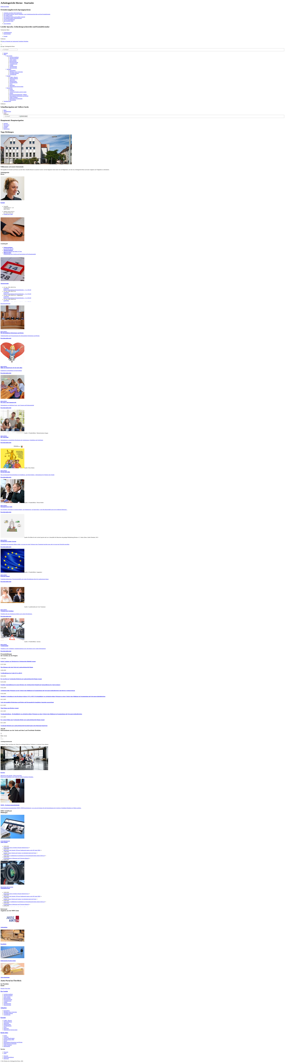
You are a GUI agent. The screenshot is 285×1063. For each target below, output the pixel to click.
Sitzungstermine (13, 67)
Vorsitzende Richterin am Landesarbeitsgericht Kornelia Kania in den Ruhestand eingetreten (24, 725)
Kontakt (5, 36)
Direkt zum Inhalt (5, 6)
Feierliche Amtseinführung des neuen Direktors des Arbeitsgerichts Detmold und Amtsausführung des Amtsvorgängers (30, 684)
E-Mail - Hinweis (14, 77)
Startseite (6, 53)
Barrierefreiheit (7, 33)
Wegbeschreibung (14, 78)
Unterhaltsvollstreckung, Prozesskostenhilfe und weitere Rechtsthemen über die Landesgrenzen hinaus (25, 579)
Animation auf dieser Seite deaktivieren (13, 13)
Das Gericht (9, 55)
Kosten (11, 89)
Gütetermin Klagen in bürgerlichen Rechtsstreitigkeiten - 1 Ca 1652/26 (17, 297)
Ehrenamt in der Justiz (6, 506)
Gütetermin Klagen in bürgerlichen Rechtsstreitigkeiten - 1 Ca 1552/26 (17, 293)
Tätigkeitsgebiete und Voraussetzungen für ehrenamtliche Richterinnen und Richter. (20, 335)
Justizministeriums (7, 888)
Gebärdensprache (8, 32)
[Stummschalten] (1, 737)
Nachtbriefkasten (13, 82)
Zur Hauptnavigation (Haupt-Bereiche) (13, 18)
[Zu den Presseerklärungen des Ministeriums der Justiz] (12, 884)
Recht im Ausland (5, 576)
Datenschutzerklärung (9, 1057)
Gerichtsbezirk (13, 74)
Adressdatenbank (5, 977)
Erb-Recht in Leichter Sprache (8, 541)
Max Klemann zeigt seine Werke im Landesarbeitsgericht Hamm (17, 667)
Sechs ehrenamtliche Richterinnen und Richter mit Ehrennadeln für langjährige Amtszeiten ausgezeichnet (27, 702)
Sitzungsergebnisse (14, 58)
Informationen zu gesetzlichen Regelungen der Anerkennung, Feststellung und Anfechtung (22, 440)
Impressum (12, 85)
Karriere (3, 772)
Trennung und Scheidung (7, 610)
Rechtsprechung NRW (9, 1039)
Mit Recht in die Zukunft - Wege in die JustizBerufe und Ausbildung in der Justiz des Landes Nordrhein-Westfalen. (17, 776)
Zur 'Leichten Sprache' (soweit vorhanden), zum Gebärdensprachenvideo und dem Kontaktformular (27, 14)
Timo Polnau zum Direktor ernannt (10, 708)
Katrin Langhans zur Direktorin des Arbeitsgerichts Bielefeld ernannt (18, 661)
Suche (5, 112)
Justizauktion (4, 927)
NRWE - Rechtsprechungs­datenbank (10, 805)
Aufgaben (9, 69)
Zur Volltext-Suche (8, 15)
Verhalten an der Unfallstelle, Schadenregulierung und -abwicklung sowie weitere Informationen (23, 648)
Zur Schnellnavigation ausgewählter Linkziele (14, 17)
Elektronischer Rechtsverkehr (16, 86)
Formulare (12, 90)
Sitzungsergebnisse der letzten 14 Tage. (13, 250)
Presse (11, 84)
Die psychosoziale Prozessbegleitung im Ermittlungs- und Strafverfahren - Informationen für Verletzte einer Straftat (27, 474)
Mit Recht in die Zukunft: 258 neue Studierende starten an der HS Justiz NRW (22, 850)
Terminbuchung (13, 66)
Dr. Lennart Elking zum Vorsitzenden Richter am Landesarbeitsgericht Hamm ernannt (23, 719)
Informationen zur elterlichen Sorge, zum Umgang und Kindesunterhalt (17, 405)
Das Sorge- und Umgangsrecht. (8, 402)
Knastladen (3, 944)
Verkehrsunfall (4, 645)
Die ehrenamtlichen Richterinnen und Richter (12, 332)
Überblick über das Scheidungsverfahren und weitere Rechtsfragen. (16, 614)
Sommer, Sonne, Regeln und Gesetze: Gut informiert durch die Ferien (20, 853)
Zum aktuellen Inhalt (8, 21)
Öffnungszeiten (13, 81)
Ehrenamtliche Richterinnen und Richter (19, 96)
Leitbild (11, 65)
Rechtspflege (13, 70)
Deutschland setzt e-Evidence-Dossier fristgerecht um (16, 847)
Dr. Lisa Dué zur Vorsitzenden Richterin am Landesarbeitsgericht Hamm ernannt (21, 679)
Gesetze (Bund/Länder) (9, 1038)
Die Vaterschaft (4, 437)
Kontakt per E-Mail (8, 214)
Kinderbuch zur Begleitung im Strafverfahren (11, 370)
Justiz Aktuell (5, 842)
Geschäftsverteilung (14, 73)
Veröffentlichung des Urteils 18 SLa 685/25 (11, 673)
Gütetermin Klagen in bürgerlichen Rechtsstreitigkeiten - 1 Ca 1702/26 (17, 301)
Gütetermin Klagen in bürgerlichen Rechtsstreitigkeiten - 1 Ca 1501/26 (17, 289)
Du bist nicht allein (5, 471)
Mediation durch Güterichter (16, 71)
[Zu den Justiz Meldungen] (12, 838)
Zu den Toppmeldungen (9, 19)
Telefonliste (12, 80)
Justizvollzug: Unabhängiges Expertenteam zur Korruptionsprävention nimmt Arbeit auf (24, 855)
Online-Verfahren (14, 97)
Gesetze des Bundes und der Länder (18, 92)
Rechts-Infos (9, 88)
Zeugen (11, 93)
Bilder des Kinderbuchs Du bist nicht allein (11, 367)
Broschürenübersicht (5, 303)
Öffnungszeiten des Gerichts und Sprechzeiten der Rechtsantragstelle (20, 253)
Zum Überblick (7, 23)
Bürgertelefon (13, 100)
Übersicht (6, 1052)
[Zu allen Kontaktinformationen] (12, 199)
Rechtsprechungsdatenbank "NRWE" (18, 94)
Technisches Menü (5, 30)
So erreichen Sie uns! (9, 248)
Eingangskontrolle (14, 62)
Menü (5, 54)
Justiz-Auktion (13, 59)
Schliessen (3, 38)
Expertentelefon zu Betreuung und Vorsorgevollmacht (16, 858)
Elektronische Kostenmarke (16, 98)
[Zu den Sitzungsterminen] (12, 280)
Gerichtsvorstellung (14, 57)
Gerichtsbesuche (13, 63)
